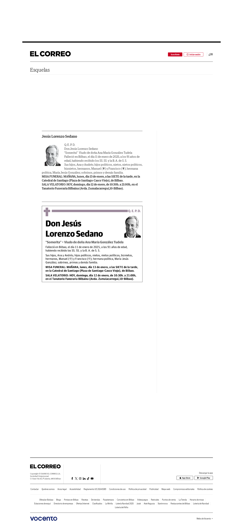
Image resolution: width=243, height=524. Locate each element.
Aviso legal (62, 489)
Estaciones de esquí (42, 503)
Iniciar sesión (195, 54)
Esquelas (40, 69)
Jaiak (139, 503)
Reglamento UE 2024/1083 (95, 489)
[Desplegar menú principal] (211, 54)
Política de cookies (205, 489)
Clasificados (97, 503)
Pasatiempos (108, 500)
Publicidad (154, 489)
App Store (186, 478)
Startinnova (163, 503)
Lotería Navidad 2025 (125, 503)
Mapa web (166, 489)
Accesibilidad (75, 489)
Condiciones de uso (117, 489)
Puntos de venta (169, 500)
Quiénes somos (48, 489)
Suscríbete (175, 54)
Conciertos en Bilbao (125, 500)
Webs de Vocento (204, 518)
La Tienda (183, 500)
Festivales (155, 500)
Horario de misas (197, 500)
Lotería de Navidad (201, 503)
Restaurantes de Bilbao (180, 503)
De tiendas (95, 500)
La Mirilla (109, 503)
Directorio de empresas (63, 503)
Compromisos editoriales (183, 489)
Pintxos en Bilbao (71, 500)
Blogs (58, 500)
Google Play (205, 478)
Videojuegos (142, 500)
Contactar (34, 489)
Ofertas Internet (82, 503)
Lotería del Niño (121, 507)
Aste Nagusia (149, 503)
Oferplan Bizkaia (46, 500)
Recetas (84, 500)
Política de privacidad (137, 489)
